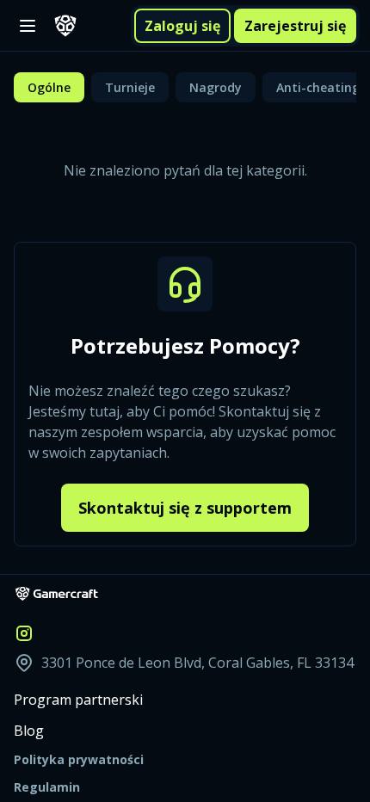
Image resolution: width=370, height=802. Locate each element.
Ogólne (49, 87)
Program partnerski (78, 699)
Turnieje (130, 87)
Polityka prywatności (79, 759)
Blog (29, 730)
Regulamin (47, 787)
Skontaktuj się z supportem (185, 507)
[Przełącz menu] (27, 26)
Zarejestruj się (295, 25)
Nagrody (215, 87)
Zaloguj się (182, 25)
